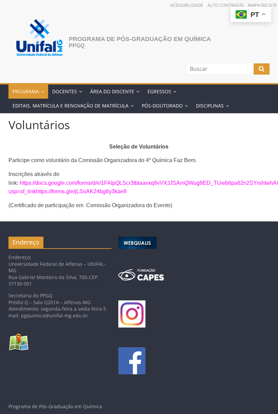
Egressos (159, 91)
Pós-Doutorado (162, 105)
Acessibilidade (186, 5)
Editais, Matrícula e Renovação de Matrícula (70, 105)
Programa (26, 91)
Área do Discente (112, 91)
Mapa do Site (262, 5)
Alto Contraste (225, 5)
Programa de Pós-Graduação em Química (140, 39)
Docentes (64, 91)
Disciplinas (210, 105)
